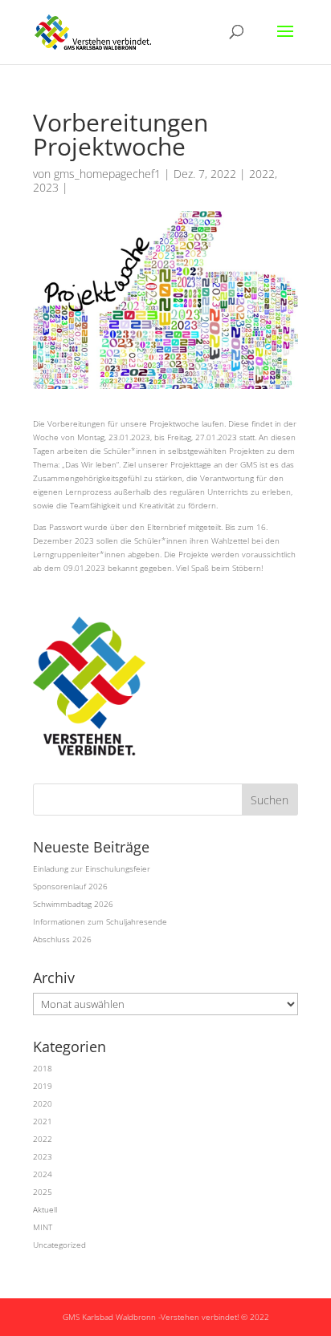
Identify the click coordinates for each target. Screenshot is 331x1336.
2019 (42, 1085)
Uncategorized (59, 1244)
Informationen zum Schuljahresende (100, 921)
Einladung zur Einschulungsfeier (91, 868)
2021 (42, 1121)
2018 (42, 1068)
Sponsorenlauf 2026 (70, 886)
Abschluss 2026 (62, 939)
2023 (46, 187)
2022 (262, 173)
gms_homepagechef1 (107, 173)
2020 (42, 1103)
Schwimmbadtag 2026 (73, 903)
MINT (42, 1227)
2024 (42, 1174)
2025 (42, 1191)
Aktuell (45, 1209)
